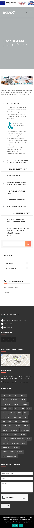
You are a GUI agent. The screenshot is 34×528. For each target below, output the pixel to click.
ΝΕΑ (4, 421)
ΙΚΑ (25, 417)
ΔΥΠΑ (28, 408)
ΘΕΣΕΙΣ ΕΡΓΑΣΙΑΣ (17, 417)
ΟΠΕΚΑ (16, 421)
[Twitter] (8, 339)
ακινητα (26, 426)
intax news (14, 400)
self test (16, 404)
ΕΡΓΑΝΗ (12, 413)
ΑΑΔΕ (4, 408)
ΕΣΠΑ (19, 413)
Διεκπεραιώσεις (11, 268)
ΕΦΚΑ (25, 413)
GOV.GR (5, 400)
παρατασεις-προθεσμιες (18, 443)
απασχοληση (14, 430)
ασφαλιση (5, 434)
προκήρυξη (6, 447)
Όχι (21, 525)
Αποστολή (6, 506)
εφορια (5, 439)
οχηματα (5, 443)
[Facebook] (3, 339)
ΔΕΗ (23, 408)
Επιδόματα (6, 417)
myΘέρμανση (6, 404)
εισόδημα (14, 434)
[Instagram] (13, 339)
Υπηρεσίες (9, 263)
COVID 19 (23, 395)
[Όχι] (32, 522)
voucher (25, 404)
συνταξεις (15, 447)
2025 (10, 395)
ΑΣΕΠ (10, 408)
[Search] (26, 12)
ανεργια (5, 430)
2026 (16, 395)
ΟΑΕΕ (9, 421)
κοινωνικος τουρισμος (17, 439)
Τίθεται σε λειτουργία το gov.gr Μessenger (16, 382)
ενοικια (23, 434)
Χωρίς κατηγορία (7, 426)
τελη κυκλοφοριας (8, 452)
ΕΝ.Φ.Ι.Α (5, 413)
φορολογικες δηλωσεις (9, 456)
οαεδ (28, 439)
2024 (4, 395)
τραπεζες (19, 452)
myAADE (23, 400)
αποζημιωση (25, 430)
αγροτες (18, 426)
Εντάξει (15, 525)
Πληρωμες (25, 421)
